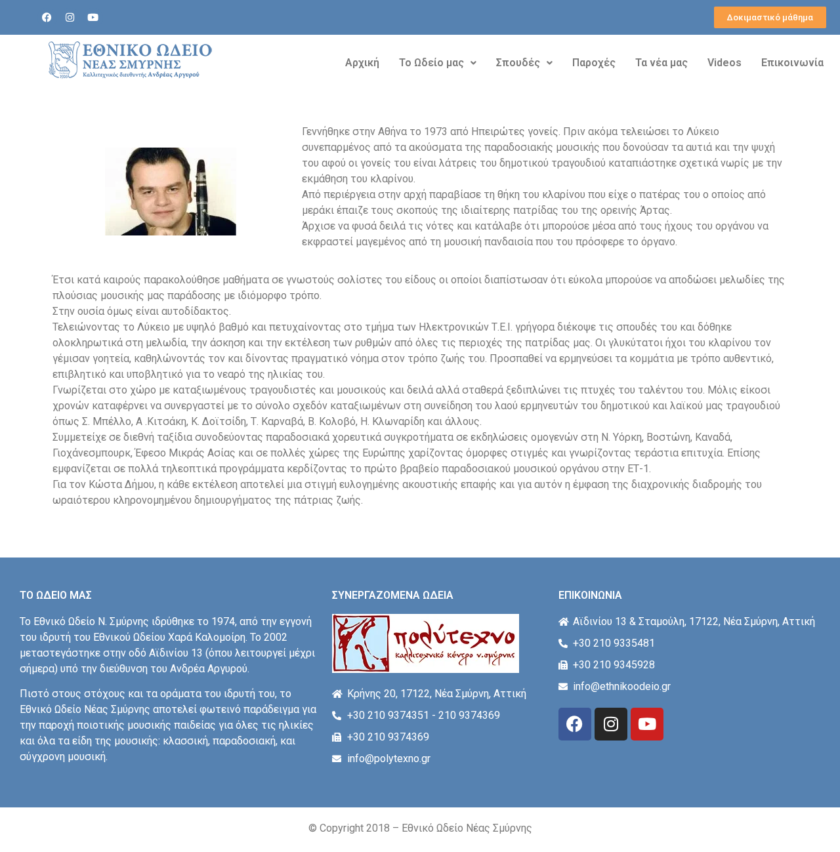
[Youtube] (93, 18)
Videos (724, 62)
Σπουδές (518, 62)
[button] (437, 63)
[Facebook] (47, 18)
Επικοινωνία (792, 62)
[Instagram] (70, 18)
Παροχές (594, 62)
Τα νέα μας (661, 62)
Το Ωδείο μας (431, 62)
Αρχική (362, 62)
